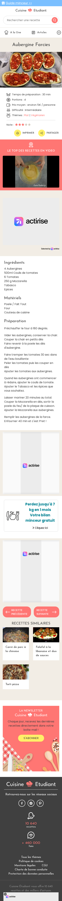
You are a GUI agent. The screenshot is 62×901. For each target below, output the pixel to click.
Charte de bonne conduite (31, 869)
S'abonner (31, 738)
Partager (52, 133)
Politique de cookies (31, 861)
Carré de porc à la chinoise (16, 649)
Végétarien (38, 115)
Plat (26, 115)
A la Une (15, 32)
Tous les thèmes (31, 857)
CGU (45, 865)
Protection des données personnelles (31, 873)
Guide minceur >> (19, 3)
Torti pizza (12, 684)
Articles (41, 32)
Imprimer (28, 133)
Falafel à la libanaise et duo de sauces (46, 651)
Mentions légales (24, 865)
